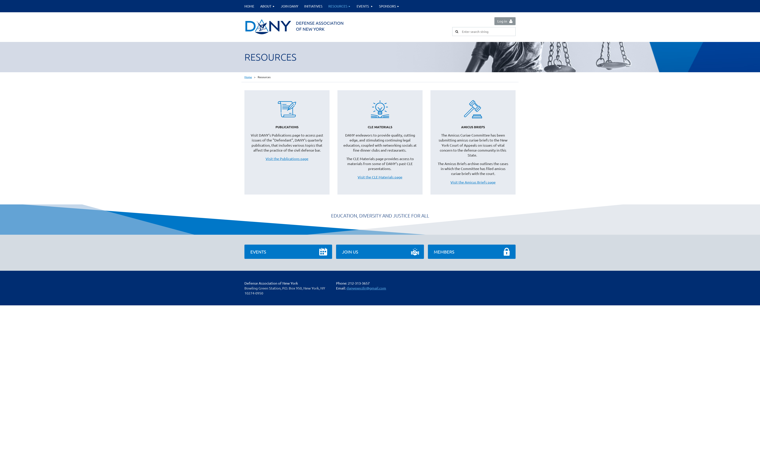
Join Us (350, 251)
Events (258, 251)
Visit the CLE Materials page (380, 177)
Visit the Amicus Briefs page (473, 182)
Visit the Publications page (287, 159)
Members (444, 251)
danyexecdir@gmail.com (366, 288)
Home (248, 77)
